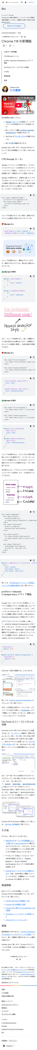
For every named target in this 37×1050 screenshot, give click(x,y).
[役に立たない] (24, 36)
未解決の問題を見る (8, 996)
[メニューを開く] (3, 2)
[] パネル (20, 136)
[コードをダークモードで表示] (30, 195)
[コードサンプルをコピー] (33, 195)
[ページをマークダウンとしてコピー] (10, 45)
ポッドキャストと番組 (8, 1014)
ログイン (32, 2)
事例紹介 (4, 1008)
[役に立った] (21, 36)
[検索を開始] (22, 2)
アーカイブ (5, 1011)
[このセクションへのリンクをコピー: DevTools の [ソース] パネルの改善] (8, 725)
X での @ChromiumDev (9, 1023)
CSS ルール (13, 122)
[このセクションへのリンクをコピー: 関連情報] (13, 885)
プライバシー (13, 1040)
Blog (4, 8)
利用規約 (4, 1040)
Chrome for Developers (9, 33)
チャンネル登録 (25, 935)
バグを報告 (5, 993)
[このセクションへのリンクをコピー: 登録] (8, 926)
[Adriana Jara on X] (11, 91)
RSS (3, 1032)
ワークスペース (16, 733)
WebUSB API (10, 841)
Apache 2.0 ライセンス (24, 972)
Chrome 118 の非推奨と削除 (15, 905)
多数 (11, 143)
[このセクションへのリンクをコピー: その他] (11, 830)
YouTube (4, 1026)
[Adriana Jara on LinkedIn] (16, 91)
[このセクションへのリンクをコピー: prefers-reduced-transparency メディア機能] (4, 597)
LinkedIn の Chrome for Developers (12, 1029)
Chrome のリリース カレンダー (17, 920)
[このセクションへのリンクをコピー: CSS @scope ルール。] (26, 159)
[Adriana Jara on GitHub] (14, 91)
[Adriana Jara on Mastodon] (19, 91)
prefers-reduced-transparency (20, 700)
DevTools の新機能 (11, 824)
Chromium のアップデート (10, 1005)
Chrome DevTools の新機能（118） (18, 901)
